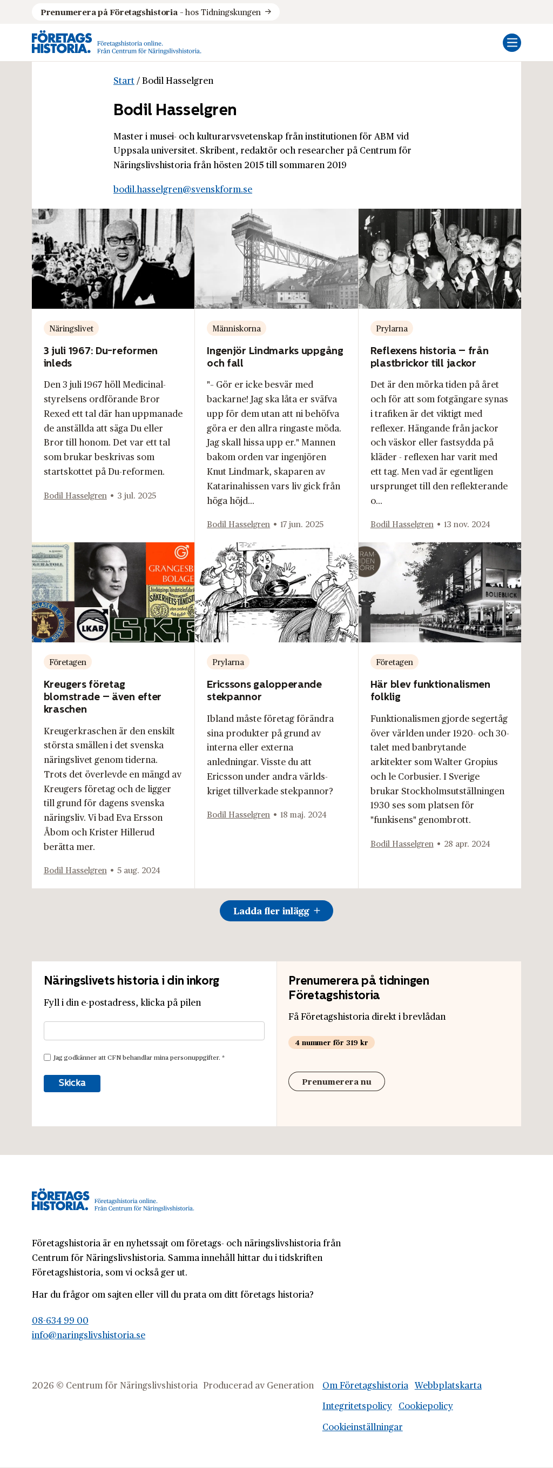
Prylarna (392, 328)
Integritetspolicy (357, 1405)
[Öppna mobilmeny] (512, 43)
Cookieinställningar (362, 1426)
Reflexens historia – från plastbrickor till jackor (429, 356)
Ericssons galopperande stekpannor (264, 690)
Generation (290, 1385)
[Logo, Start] (116, 42)
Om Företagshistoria (365, 1385)
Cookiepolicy (426, 1405)
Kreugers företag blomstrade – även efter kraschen (102, 696)
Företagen (67, 661)
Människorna (236, 328)
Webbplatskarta (448, 1385)
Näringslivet (71, 328)
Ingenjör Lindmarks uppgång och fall (275, 356)
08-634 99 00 (60, 1320)
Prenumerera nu (337, 1081)
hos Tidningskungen (151, 11)
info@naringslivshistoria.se (88, 1334)
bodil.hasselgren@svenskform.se (182, 189)
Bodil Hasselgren (75, 495)
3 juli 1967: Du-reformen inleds (101, 356)
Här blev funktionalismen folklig (430, 690)
